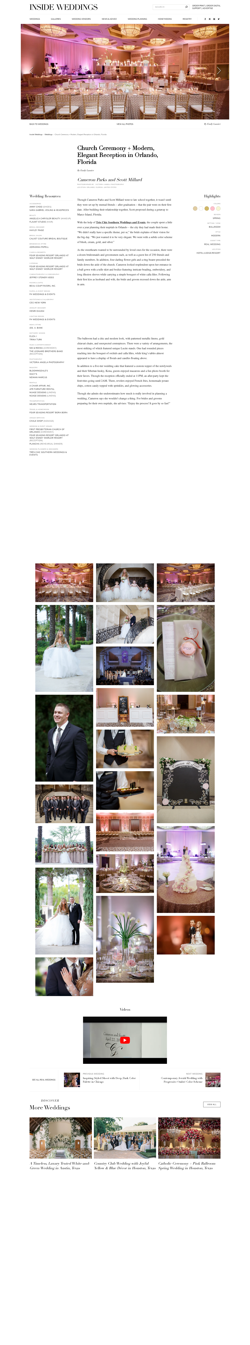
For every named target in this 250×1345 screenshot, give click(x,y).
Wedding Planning (137, 19)
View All (212, 1104)
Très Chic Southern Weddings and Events (120, 222)
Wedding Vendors (81, 19)
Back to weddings (39, 124)
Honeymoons (165, 19)
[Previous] (31, 71)
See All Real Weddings (43, 1080)
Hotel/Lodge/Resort (208, 253)
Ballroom (214, 227)
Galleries (56, 19)
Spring (216, 218)
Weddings (35, 19)
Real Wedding (212, 244)
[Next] (219, 71)
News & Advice (109, 19)
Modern (215, 235)
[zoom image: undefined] (64, 582)
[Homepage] (64, 7)
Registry (187, 19)
